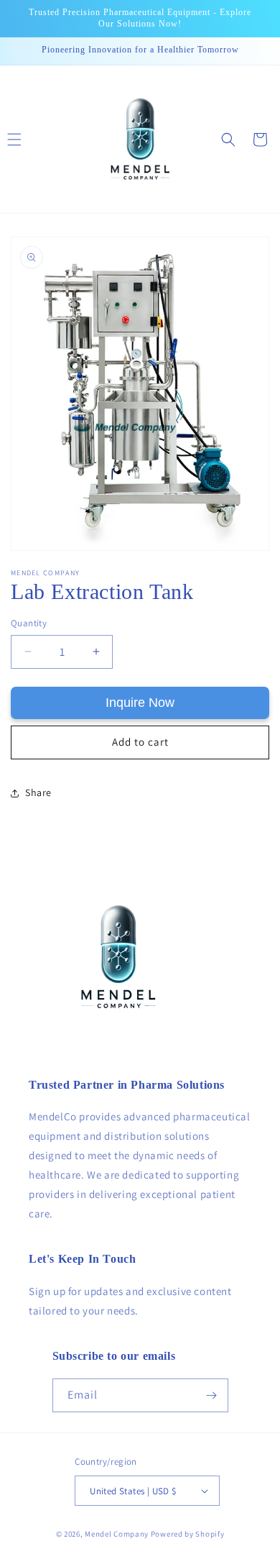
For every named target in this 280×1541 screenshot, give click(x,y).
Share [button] (38, 792)
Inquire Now (140, 702)
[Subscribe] (212, 1395)
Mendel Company (117, 1534)
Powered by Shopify (188, 1534)
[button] (228, 139)
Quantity (29, 623)
